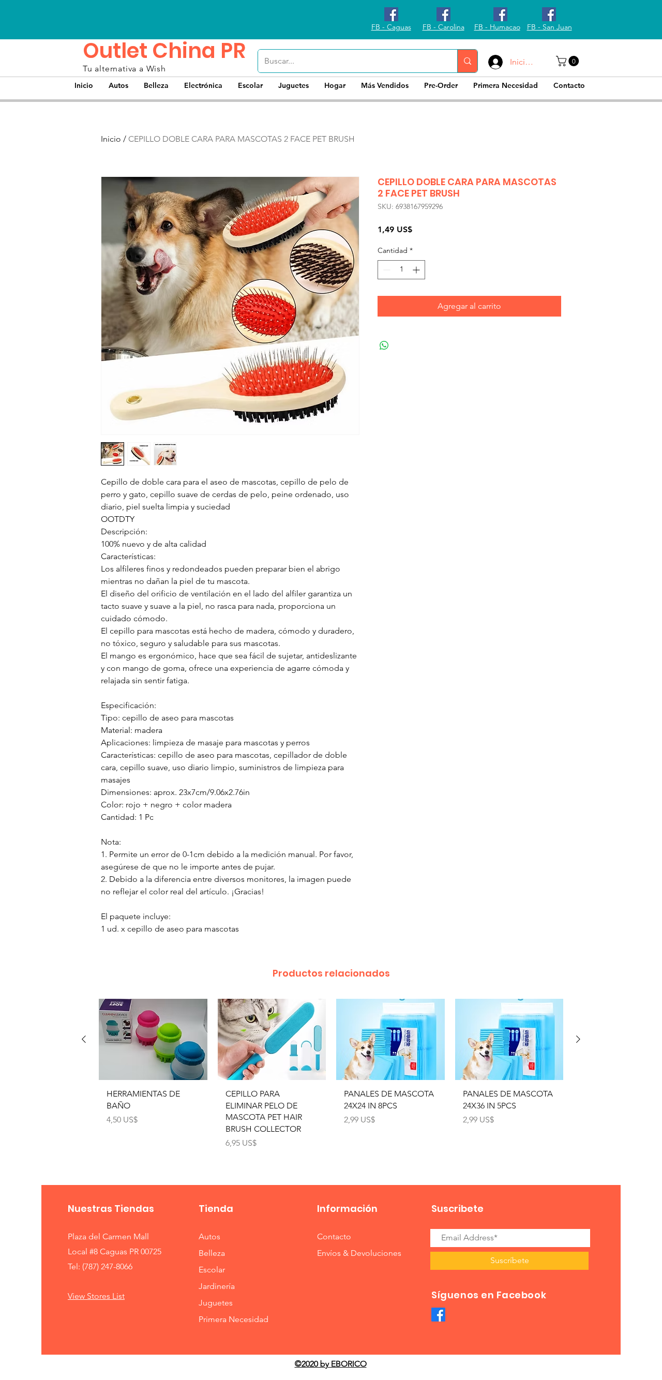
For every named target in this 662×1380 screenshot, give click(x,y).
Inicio (111, 139)
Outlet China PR (164, 50)
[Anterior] (84, 1039)
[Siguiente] (578, 1039)
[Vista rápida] (153, 1039)
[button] (568, 61)
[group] (331, 1078)
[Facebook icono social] (391, 14)
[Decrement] (385, 270)
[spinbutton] (401, 270)
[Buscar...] (467, 61)
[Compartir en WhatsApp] (384, 345)
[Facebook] (438, 1315)
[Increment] (417, 270)
